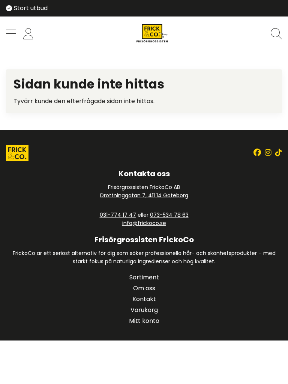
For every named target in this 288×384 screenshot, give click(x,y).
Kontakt (144, 299)
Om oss (144, 288)
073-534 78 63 (169, 215)
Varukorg (144, 310)
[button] (11, 34)
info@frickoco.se (144, 223)
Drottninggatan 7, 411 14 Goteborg (144, 195)
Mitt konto (144, 320)
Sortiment (144, 277)
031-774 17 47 (118, 215)
